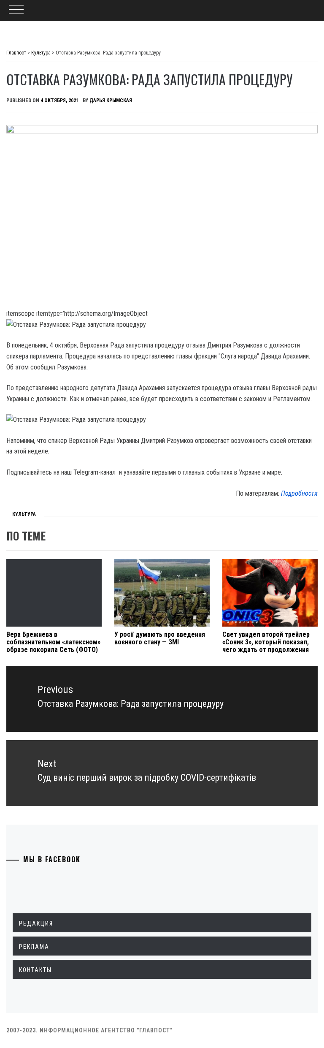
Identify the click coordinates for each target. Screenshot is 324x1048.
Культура (24, 514)
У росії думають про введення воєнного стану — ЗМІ (159, 638)
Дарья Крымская (110, 100)
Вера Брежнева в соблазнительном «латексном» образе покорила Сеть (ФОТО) (53, 641)
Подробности (299, 493)
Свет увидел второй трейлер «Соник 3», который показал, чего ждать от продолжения (266, 641)
